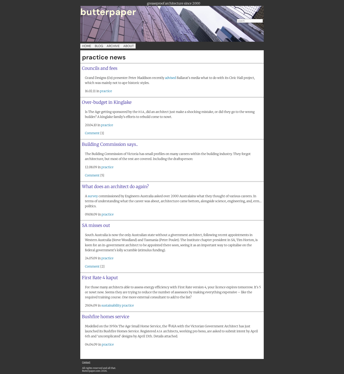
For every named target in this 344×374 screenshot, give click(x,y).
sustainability (111, 305)
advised (170, 78)
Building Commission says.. (110, 144)
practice (106, 91)
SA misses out (96, 225)
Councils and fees (99, 68)
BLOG (99, 46)
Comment (92, 133)
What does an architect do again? (115, 186)
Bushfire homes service (105, 316)
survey (93, 196)
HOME (86, 46)
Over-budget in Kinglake (107, 102)
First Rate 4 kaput (100, 277)
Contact (86, 362)
